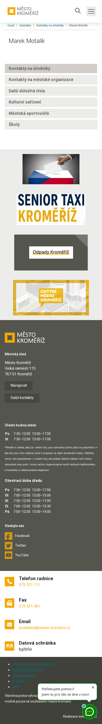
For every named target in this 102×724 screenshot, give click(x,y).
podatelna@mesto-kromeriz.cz (44, 627)
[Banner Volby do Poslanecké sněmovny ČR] (51, 169)
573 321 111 (29, 585)
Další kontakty (22, 397)
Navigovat (18, 385)
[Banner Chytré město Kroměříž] (51, 297)
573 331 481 (29, 606)
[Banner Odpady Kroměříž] (51, 252)
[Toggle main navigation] (91, 11)
